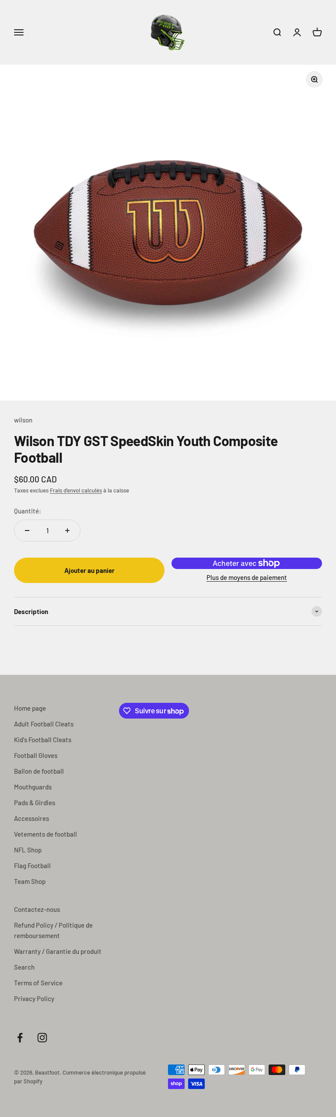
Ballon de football (39, 771)
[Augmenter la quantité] (67, 530)
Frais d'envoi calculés (76, 490)
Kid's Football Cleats (42, 740)
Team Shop (30, 881)
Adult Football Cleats (44, 724)
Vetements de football (45, 834)
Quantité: (27, 511)
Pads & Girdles (34, 802)
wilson (23, 420)
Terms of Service (38, 983)
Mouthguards (33, 787)
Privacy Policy (34, 998)
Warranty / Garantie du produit (58, 951)
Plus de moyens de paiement (246, 577)
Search (24, 967)
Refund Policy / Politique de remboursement (53, 930)
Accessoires (31, 818)
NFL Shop (28, 850)
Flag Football (32, 865)
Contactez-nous (37, 909)
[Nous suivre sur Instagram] (42, 1038)
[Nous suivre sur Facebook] (20, 1038)
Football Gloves (35, 755)
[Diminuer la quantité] (27, 530)
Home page (30, 708)
